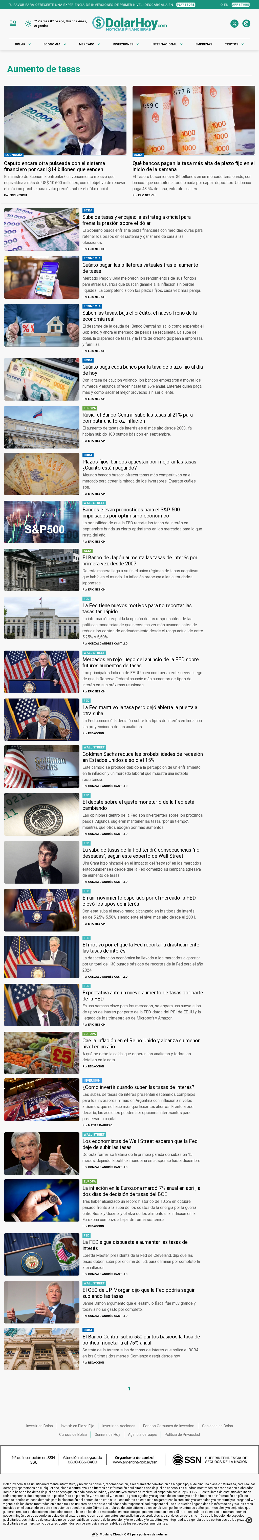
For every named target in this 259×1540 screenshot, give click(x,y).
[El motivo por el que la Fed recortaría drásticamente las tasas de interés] (41, 957)
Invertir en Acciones (118, 1426)
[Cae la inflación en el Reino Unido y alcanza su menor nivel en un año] (41, 1053)
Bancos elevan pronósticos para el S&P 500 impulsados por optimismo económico (131, 513)
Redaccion (93, 733)
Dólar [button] (20, 44)
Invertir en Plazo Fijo (77, 1426)
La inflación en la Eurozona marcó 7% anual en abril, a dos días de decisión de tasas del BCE (141, 1191)
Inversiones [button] (123, 44)
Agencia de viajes (142, 1434)
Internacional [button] (164, 44)
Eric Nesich (15, 195)
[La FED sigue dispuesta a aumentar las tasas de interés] (41, 1254)
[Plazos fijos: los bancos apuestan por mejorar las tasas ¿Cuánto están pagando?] (41, 474)
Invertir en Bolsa (39, 1426)
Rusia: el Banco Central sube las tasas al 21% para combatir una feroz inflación (137, 418)
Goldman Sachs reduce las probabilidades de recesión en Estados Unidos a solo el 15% (142, 757)
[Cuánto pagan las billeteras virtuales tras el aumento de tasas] (41, 277)
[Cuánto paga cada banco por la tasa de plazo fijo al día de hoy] (41, 379)
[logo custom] (129, 23)
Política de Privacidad (182, 1434)
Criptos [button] (231, 44)
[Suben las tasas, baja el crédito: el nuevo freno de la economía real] (41, 325)
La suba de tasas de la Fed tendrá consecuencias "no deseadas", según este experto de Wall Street (141, 853)
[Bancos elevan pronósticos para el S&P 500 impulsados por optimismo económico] (41, 522)
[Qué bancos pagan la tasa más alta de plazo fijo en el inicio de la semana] (194, 120)
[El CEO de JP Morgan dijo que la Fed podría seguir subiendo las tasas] (41, 1302)
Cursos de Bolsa (73, 1434)
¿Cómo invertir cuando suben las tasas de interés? (138, 1087)
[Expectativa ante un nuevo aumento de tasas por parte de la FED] (41, 1005)
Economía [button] (52, 44)
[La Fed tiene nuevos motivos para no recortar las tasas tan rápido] (41, 618)
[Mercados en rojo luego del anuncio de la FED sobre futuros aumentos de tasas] (41, 672)
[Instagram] (246, 24)
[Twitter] (234, 24)
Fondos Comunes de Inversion (168, 1426)
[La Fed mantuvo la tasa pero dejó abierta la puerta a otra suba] (41, 720)
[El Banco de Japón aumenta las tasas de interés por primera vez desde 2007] (41, 570)
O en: (191, 5)
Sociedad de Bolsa (217, 1426)
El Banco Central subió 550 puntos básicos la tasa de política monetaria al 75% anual (141, 1340)
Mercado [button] (86, 44)
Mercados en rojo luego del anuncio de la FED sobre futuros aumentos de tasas (140, 662)
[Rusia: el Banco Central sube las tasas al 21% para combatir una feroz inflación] (41, 427)
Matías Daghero (97, 1125)
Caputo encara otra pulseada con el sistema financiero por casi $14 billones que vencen (54, 166)
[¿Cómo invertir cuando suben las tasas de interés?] (41, 1099)
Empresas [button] (204, 44)
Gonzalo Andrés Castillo (104, 643)
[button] (13, 23)
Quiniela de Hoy (107, 1434)
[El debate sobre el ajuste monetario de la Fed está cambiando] (41, 814)
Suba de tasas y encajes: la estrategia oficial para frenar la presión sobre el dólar (136, 220)
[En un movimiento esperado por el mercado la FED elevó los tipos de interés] (41, 910)
